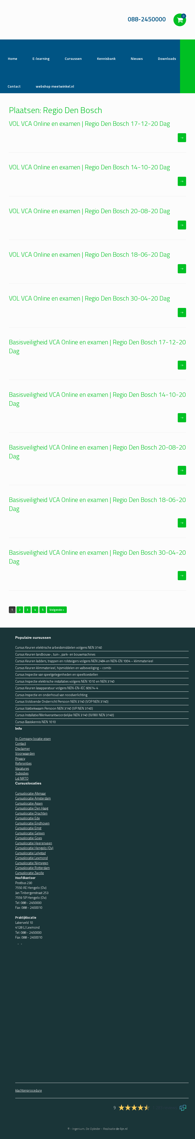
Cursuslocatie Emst (28, 828)
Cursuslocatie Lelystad (30, 853)
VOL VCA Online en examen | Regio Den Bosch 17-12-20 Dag (89, 123)
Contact (20, 743)
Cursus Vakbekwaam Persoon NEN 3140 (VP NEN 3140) (54, 708)
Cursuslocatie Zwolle (29, 872)
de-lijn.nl (121, 1129)
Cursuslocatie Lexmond (31, 857)
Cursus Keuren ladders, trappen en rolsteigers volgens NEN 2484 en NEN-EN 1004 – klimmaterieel (84, 661)
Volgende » (57, 610)
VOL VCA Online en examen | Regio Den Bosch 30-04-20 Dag (89, 298)
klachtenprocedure (28, 1090)
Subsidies (21, 773)
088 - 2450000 (31, 902)
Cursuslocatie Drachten (31, 813)
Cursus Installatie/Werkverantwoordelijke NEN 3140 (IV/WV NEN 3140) (64, 715)
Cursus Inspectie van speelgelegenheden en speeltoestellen (56, 674)
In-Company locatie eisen (33, 738)
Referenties (23, 763)
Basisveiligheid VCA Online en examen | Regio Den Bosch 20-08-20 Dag (97, 451)
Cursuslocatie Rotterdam (32, 867)
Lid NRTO (21, 778)
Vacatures (22, 768)
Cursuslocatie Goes (28, 837)
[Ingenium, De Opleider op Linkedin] (23, 942)
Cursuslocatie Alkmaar (30, 793)
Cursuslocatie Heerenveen (33, 843)
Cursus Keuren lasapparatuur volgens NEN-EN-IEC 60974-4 (56, 688)
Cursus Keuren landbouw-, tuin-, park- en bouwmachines (55, 654)
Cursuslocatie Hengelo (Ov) (34, 847)
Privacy (20, 758)
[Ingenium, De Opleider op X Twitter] (20, 942)
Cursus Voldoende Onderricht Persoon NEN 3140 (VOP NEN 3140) (61, 701)
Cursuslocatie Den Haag (31, 808)
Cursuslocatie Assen (29, 803)
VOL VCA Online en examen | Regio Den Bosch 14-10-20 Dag (89, 167)
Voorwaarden (25, 753)
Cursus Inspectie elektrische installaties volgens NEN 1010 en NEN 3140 (65, 681)
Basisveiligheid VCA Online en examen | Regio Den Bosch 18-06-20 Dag (97, 504)
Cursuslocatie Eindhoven (32, 823)
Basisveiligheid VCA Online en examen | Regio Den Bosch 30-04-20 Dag (97, 557)
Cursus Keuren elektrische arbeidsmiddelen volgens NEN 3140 (58, 647)
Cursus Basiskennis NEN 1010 (35, 722)
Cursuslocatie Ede (27, 818)
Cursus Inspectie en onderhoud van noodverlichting (51, 695)
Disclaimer (22, 748)
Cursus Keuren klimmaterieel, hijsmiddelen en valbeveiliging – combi (63, 668)
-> (182, 137)
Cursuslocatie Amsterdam (33, 798)
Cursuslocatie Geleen (30, 833)
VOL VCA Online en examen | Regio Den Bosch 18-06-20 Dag (89, 254)
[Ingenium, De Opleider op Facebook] (17, 942)
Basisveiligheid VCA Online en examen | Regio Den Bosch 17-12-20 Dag (97, 346)
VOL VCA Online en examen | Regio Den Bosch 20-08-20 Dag (89, 211)
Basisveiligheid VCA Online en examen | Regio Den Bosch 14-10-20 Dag (97, 399)
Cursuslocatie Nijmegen (31, 862)
